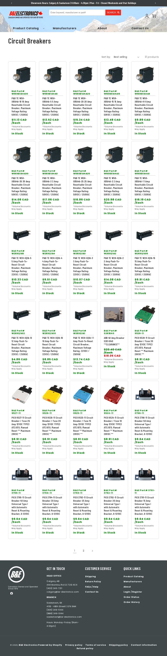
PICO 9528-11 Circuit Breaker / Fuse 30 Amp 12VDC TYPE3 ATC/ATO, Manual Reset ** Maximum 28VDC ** (145, 346)
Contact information (144, 645)
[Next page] (92, 550)
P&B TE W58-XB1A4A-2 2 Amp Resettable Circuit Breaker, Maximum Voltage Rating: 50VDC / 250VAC (113, 186)
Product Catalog (134, 576)
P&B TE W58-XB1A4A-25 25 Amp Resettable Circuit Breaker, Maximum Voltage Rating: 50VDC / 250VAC (82, 186)
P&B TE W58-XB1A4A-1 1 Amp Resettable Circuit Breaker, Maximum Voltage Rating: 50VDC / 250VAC (144, 186)
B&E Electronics (28, 645)
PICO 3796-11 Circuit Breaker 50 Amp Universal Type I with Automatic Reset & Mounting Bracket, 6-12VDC (144, 425)
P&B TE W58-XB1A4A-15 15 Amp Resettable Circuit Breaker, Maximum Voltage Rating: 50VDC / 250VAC (113, 106)
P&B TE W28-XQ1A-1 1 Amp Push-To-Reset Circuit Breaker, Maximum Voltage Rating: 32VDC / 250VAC (83, 346)
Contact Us (92, 591)
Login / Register (133, 591)
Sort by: (106, 57)
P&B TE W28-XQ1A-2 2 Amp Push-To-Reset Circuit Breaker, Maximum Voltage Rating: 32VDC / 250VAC (114, 266)
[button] (27, 28)
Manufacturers (133, 581)
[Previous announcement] (11, 3)
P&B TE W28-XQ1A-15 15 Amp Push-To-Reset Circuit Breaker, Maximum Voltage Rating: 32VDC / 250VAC (145, 266)
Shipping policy (118, 645)
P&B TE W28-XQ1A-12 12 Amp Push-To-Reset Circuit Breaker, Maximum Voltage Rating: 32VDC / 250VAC (22, 346)
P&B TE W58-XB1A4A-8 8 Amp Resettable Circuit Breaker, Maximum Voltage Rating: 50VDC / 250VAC (144, 106)
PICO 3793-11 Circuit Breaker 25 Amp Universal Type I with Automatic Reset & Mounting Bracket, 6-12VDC (83, 505)
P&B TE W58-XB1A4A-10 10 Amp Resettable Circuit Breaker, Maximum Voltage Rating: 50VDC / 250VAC (21, 106)
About (127, 586)
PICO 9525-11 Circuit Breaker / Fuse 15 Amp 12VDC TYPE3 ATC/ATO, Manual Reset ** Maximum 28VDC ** (83, 425)
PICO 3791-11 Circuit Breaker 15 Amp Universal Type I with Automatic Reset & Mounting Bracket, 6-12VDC (144, 505)
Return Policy (93, 581)
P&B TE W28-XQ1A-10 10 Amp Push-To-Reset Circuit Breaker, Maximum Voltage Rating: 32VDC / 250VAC (52, 346)
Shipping (90, 576)
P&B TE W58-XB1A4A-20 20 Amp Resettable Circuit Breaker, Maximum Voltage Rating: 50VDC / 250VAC (82, 106)
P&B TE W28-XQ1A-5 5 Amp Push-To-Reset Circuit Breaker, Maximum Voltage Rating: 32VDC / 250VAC (21, 266)
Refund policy (85, 648)
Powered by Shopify (50, 645)
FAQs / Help (92, 586)
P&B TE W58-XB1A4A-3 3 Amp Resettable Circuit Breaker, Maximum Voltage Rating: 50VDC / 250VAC (51, 186)
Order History (132, 602)
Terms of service (95, 645)
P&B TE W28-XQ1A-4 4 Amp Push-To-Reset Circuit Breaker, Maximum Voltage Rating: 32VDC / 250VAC (52, 266)
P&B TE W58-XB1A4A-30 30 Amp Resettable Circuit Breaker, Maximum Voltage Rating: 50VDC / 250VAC (21, 186)
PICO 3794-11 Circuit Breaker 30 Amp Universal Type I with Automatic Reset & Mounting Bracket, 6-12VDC (52, 505)
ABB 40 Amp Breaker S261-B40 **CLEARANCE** (114, 341)
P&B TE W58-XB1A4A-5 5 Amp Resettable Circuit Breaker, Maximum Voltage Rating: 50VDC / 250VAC (51, 106)
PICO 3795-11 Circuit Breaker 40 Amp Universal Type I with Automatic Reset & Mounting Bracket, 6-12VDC (21, 505)
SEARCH (111, 12)
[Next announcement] (155, 3)
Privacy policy (74, 645)
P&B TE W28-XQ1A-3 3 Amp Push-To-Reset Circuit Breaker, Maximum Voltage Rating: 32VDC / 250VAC (83, 266)
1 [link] (74, 550)
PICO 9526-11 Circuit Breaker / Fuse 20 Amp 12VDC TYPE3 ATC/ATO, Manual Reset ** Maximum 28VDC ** (52, 425)
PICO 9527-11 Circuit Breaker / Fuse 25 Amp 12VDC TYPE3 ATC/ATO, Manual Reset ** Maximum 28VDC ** (21, 425)
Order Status (131, 597)
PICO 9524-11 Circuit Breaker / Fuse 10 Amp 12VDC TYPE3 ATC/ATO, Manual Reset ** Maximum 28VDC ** (114, 425)
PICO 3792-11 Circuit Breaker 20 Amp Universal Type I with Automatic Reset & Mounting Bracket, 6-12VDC (114, 505)
